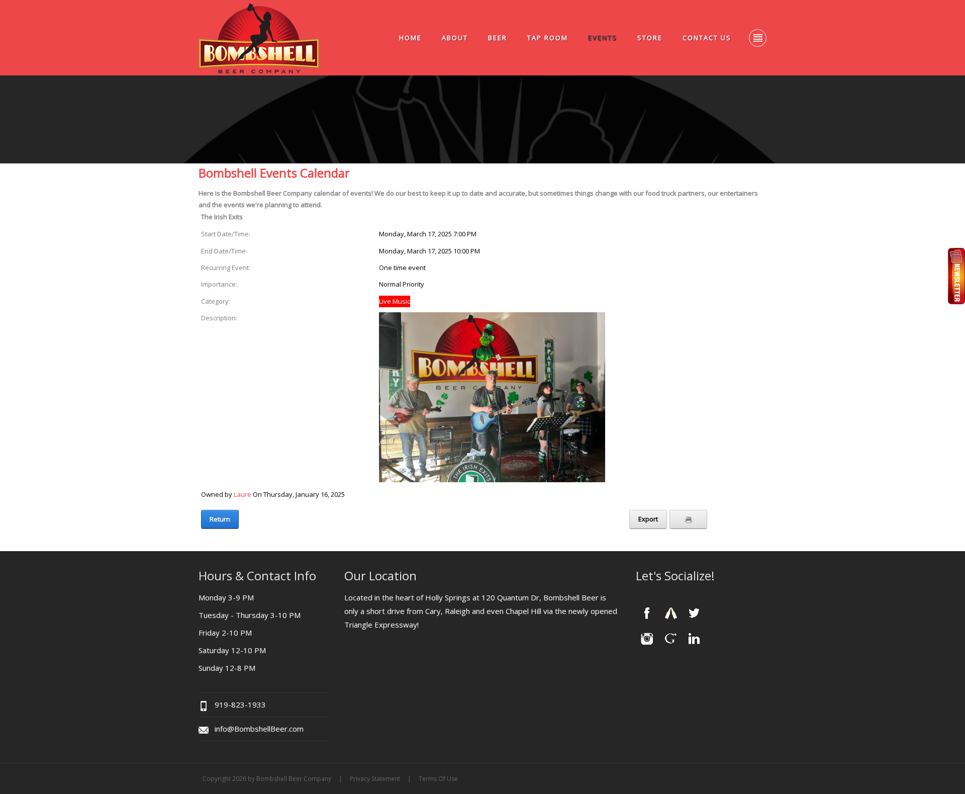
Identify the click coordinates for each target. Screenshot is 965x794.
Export (648, 518)
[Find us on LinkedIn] (694, 637)
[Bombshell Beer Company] (259, 37)
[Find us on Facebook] (646, 613)
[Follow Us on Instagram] (646, 637)
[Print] (688, 519)
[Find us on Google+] (670, 637)
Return (220, 518)
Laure (242, 494)
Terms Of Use (438, 778)
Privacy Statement (375, 778)
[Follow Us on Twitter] (694, 613)
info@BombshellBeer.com (259, 729)
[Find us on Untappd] (670, 613)
